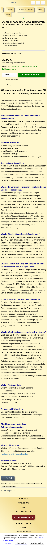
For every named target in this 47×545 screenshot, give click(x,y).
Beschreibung (6, 85)
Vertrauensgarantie (23, 532)
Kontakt (23, 527)
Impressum (23, 499)
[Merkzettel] (38, 3)
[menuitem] (33, 3)
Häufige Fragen (23, 523)
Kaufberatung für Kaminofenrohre (14, 454)
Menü (13, 2)
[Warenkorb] (43, 3)
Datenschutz (23, 503)
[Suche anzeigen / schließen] (33, 3)
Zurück (8, 478)
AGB (23, 507)
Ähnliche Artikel (6, 484)
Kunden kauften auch (20, 484)
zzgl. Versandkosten (17, 63)
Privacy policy (8, 540)
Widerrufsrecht (23, 511)
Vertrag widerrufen (23, 517)
